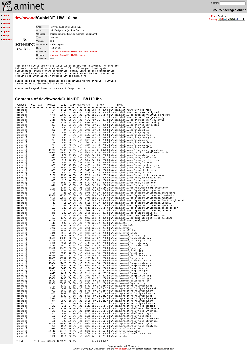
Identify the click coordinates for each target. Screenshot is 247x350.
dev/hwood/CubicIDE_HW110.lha (66, 51)
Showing (213, 19)
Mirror (214, 16)
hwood (29, 18)
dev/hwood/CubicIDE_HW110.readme (68, 55)
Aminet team (121, 348)
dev (17, 18)
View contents (90, 51)
